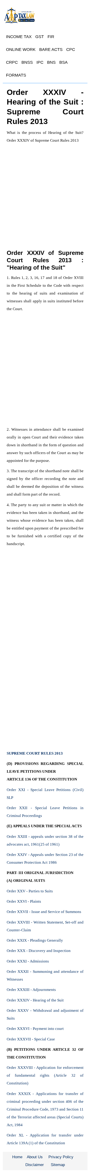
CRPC (12, 62)
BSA (63, 62)
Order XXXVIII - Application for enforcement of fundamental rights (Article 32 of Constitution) (45, 1075)
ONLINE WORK (21, 49)
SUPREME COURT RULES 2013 (35, 753)
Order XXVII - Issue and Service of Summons (44, 912)
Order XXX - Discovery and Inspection (39, 951)
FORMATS (16, 75)
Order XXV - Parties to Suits (30, 891)
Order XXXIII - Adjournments (31, 989)
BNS (51, 62)
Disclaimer (34, 1165)
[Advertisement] (45, 191)
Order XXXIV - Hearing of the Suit (35, 1000)
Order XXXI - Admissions (28, 961)
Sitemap (58, 1165)
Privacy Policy (60, 1157)
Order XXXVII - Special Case (31, 1039)
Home (17, 1157)
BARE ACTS (51, 49)
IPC (39, 62)
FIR (51, 36)
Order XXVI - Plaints (24, 901)
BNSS (27, 62)
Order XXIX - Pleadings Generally (35, 940)
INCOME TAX (19, 36)
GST (39, 36)
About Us (35, 1157)
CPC (70, 49)
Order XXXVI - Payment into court (35, 1028)
